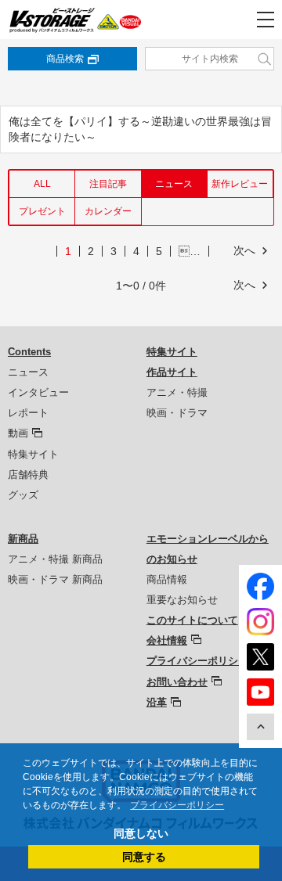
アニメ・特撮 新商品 (55, 559)
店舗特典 (28, 474)
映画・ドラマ (177, 413)
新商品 (23, 539)
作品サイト (171, 372)
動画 (18, 433)
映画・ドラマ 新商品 (55, 579)
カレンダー (108, 211)
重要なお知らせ (182, 600)
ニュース (28, 372)
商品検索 (65, 58)
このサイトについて (192, 620)
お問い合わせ (177, 682)
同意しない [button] (141, 833)
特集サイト (33, 454)
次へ (244, 250)
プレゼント (42, 211)
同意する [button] (144, 856)
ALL (42, 183)
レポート (28, 413)
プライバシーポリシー (197, 661)
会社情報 (166, 640)
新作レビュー (240, 183)
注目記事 (108, 183)
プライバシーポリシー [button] (177, 805)
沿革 (156, 702)
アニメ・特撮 (177, 392)
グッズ (23, 495)
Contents (29, 352)
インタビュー (38, 392)
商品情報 (166, 579)
